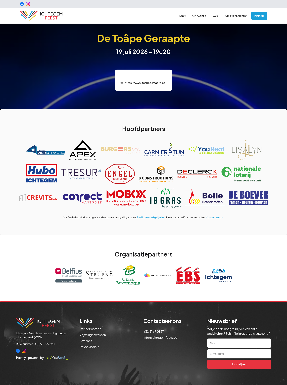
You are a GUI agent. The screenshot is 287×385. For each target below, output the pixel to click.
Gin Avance (199, 15)
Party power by (42, 358)
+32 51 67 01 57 (154, 331)
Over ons (86, 341)
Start (182, 15)
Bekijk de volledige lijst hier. (151, 217)
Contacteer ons (215, 217)
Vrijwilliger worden (93, 335)
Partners (259, 15)
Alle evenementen (236, 15)
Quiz (215, 15)
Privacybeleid (89, 347)
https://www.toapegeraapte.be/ (146, 83)
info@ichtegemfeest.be (161, 337)
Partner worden (90, 329)
